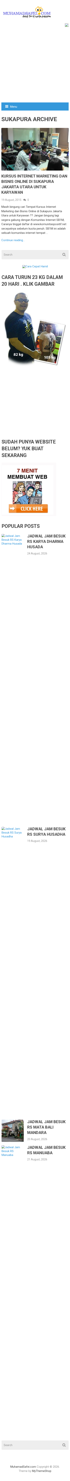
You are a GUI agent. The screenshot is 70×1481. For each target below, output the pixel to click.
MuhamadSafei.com (23, 1466)
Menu (13, 106)
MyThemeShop (41, 1471)
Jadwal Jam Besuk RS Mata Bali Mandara (46, 1127)
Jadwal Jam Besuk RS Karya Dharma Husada (46, 541)
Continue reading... (13, 240)
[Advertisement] (35, 66)
